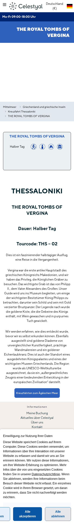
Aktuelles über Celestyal (37, 418)
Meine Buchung (37, 413)
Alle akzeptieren (27, 514)
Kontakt (37, 427)
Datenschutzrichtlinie (46, 474)
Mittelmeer (9, 106)
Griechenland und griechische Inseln (44, 106)
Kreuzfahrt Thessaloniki (21, 111)
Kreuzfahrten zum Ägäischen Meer (37, 393)
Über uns (37, 422)
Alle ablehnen (58, 514)
